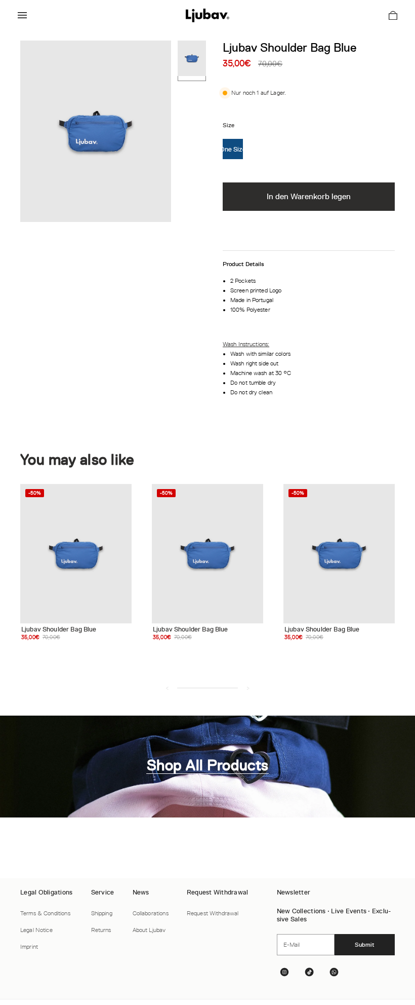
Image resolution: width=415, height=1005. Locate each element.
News (141, 892)
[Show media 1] (192, 61)
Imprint (29, 946)
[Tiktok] (311, 972)
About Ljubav (149, 930)
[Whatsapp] (336, 972)
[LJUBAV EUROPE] (207, 15)
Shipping (101, 913)
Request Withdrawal (217, 892)
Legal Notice (36, 930)
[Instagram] (286, 972)
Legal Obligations (46, 892)
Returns (101, 930)
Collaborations (151, 913)
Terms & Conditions (45, 913)
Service (102, 892)
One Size (233, 149)
